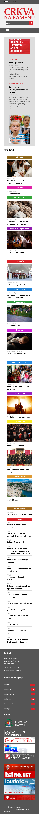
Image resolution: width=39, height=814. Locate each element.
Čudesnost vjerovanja (15, 252)
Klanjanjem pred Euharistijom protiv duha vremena (18, 89)
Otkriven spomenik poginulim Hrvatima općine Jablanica (16, 43)
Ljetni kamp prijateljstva (15, 610)
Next (27, 42)
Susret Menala (12, 624)
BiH (7, 685)
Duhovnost (10, 694)
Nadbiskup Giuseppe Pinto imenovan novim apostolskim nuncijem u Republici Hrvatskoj (18, 551)
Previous (23, 42)
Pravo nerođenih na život (16, 354)
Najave (8, 689)
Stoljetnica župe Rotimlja (16, 285)
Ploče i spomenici (16, 63)
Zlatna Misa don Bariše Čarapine (19, 603)
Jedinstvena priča (13, 326)
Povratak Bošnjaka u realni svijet (19, 515)
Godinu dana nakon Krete (16, 445)
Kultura (8, 699)
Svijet (8, 709)
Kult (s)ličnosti (12, 500)
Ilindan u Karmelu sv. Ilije (16, 542)
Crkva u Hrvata (11, 704)
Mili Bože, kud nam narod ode (18, 417)
